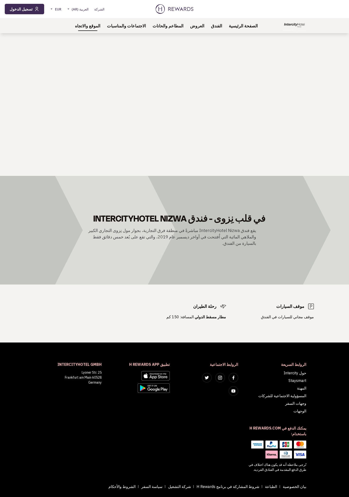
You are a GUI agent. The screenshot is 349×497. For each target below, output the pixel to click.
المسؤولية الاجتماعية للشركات (282, 395)
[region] (174, 104)
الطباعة (271, 486)
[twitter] (207, 377)
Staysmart (297, 380)
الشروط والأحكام (122, 486)
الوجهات (299, 411)
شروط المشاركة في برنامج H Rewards (228, 486)
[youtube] (233, 391)
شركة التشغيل (179, 486)
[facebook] (233, 377)
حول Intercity (295, 373)
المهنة (301, 388)
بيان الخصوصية (294, 486)
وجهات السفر (295, 403)
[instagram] (220, 377)
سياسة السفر (151, 486)
